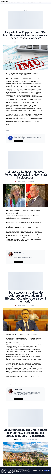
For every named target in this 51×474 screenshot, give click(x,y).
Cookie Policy (3, 472)
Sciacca (12, 130)
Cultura (33, 2)
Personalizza (41, 470)
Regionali (23, 2)
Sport (37, 2)
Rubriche (41, 2)
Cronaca (18, 2)
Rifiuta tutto (35, 470)
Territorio (13, 2)
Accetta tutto (47, 470)
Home (9, 2)
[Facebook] (15, 259)
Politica (28, 2)
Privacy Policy (10, 472)
